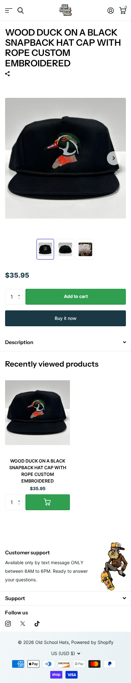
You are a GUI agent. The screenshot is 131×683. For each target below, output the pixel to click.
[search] (20, 10)
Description (19, 342)
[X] (22, 623)
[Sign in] (110, 10)
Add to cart (76, 296)
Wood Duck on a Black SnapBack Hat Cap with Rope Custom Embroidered (37, 471)
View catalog (8, 10)
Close (65, 598)
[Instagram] (8, 623)
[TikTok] (37, 623)
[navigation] (45, 249)
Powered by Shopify (92, 642)
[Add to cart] (47, 502)
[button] (20, 291)
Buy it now (66, 318)
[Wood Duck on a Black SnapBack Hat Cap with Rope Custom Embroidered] (37, 412)
